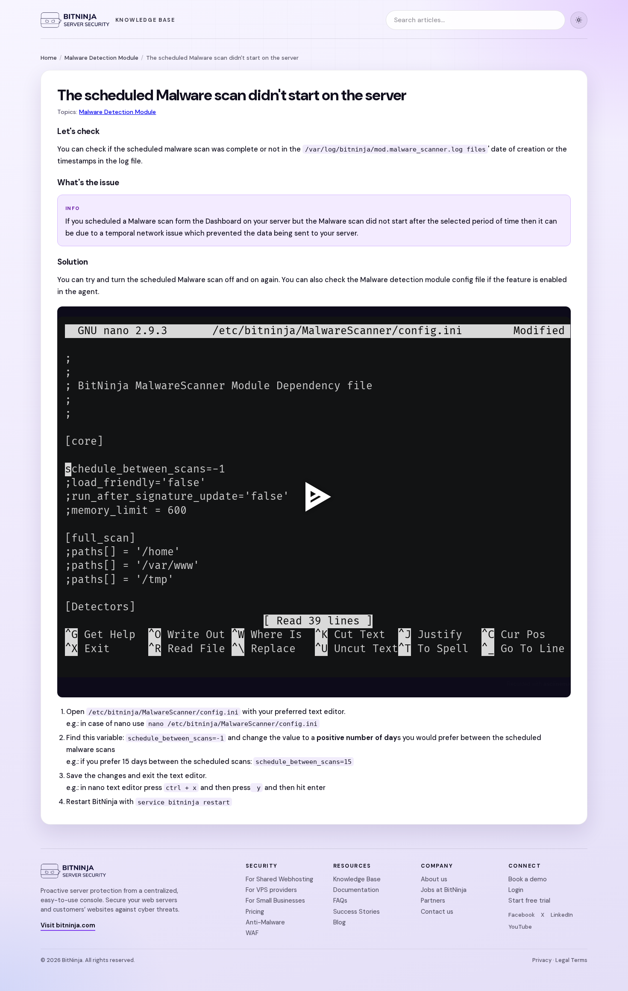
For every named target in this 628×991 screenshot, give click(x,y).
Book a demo (527, 879)
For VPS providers (271, 890)
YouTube (520, 926)
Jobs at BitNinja (444, 890)
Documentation (356, 890)
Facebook (521, 914)
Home (49, 57)
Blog (339, 922)
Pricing (255, 911)
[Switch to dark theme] (578, 20)
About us (434, 879)
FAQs (340, 900)
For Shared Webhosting (279, 879)
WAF (252, 933)
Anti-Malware (265, 922)
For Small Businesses (275, 900)
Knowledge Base (357, 879)
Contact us (437, 911)
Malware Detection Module (101, 57)
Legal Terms (571, 960)
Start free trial (529, 900)
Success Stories (356, 911)
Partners (433, 900)
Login (515, 890)
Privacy (542, 960)
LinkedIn (562, 914)
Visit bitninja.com (68, 925)
